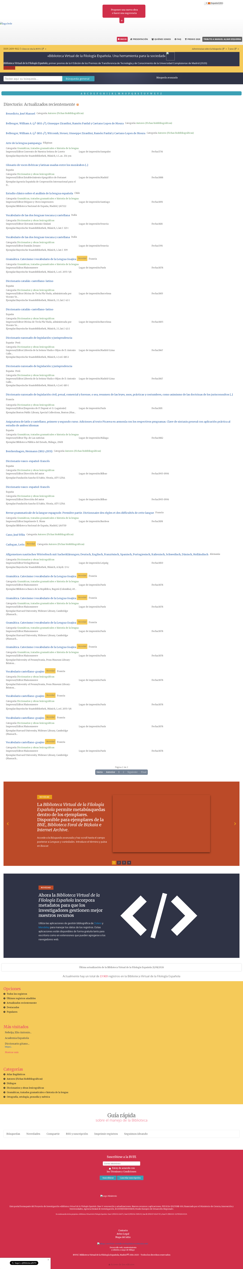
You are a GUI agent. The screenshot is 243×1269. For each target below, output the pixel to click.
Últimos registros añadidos (21, 998)
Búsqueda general (78, 78)
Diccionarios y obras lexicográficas (35, 174)
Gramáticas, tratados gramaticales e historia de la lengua (48, 148)
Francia (93, 258)
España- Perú (13, 342)
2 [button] (119, 862)
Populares (12, 1012)
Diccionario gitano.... (17, 1043)
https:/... (8, 1047)
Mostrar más (12, 1052)
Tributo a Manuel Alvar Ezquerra (222, 39)
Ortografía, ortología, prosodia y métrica (28, 1097)
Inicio (100, 772)
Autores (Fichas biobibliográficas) (66, 113)
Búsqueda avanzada (167, 77)
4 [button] (129, 862)
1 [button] (113, 862)
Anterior (110, 772)
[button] (8, 823)
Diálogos (11, 1083)
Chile (77, 193)
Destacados (13, 1007)
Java (231, 49)
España (10, 170)
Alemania (215, 554)
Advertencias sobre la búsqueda (206, 49)
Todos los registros (17, 994)
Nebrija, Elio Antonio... (18, 1032)
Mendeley (44, 927)
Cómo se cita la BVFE (31, 49)
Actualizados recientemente (22, 1003)
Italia (74, 215)
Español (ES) (216, 3)
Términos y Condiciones (123, 1171)
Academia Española (17, 1038)
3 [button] (124, 862)
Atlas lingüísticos (16, 1074)
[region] (121, 824)
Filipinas (47, 142)
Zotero (98, 923)
